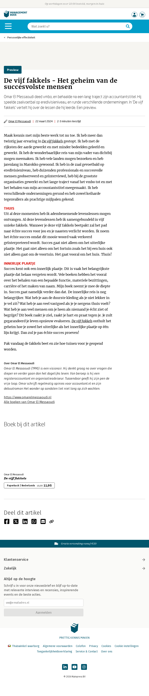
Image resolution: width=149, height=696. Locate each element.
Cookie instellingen (127, 646)
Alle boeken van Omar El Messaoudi (29, 402)
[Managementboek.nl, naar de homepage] (15, 16)
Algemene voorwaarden (57, 646)
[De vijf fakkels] (17, 449)
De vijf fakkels (15, 478)
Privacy (93, 646)
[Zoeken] (128, 26)
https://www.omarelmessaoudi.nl (27, 397)
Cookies (106, 646)
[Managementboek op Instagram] (84, 667)
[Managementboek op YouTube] (74, 667)
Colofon (81, 646)
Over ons (106, 651)
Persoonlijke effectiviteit (21, 37)
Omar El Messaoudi (19, 121)
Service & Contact (87, 651)
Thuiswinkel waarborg (25, 646)
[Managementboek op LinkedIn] (65, 667)
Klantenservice (16, 559)
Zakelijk (10, 568)
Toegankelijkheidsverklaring (54, 651)
